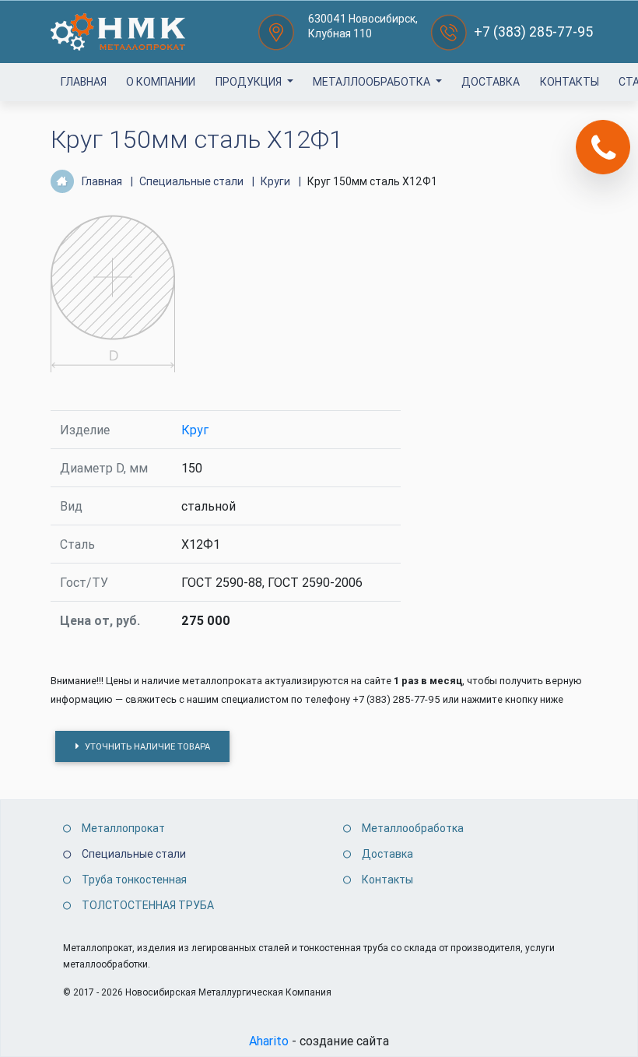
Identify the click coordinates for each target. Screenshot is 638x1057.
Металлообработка (373, 82)
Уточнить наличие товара (146, 746)
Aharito (269, 1040)
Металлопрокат (123, 828)
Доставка (490, 82)
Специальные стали (134, 854)
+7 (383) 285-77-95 (533, 31)
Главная (84, 82)
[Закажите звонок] (603, 147)
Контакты (569, 82)
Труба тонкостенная (134, 880)
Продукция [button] (250, 82)
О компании (160, 82)
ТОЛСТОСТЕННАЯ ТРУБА (148, 905)
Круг (195, 429)
